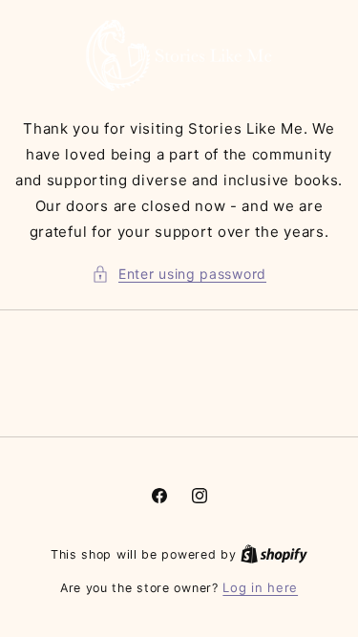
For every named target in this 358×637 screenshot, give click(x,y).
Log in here (260, 587)
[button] (179, 274)
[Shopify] (274, 554)
